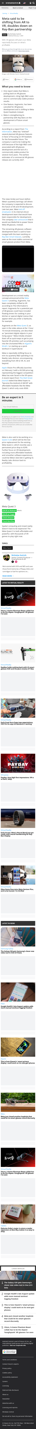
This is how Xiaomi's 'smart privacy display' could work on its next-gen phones (19, 1307)
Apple (4, 367)
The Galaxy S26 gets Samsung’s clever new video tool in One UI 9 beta (18, 1285)
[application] (18, 257)
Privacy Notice (28, 419)
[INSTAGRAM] (16, 561)
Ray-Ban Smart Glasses (11, 237)
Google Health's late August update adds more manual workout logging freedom (19, 1296)
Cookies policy (7, 1373)
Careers (5, 1381)
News (4, 35)
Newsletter (30, 79)
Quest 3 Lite (7, 440)
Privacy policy (6, 1368)
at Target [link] (8, 514)
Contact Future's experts (10, 1364)
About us (5, 1394)
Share (7, 79)
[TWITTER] (13, 561)
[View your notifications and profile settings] (20, 3)
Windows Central (8, 1412)
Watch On (6, 289)
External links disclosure (10, 1390)
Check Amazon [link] (8, 518)
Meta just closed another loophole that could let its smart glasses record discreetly (18, 1318)
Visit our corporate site (18, 1345)
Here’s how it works (23, 51)
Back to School (18, 8)
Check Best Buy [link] (8, 521)
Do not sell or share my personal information (17, 1416)
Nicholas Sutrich (15, 34)
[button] (33, 3)
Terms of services (26, 417)
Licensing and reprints (10, 1407)
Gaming (4, 13)
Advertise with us (8, 1403)
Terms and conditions (9, 1360)
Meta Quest (22, 325)
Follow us (19, 79)
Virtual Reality (14, 13)
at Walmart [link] (9, 510)
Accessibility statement (10, 1377)
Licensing (5, 1386)
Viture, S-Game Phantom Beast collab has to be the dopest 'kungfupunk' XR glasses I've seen (18, 1329)
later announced (21, 219)
